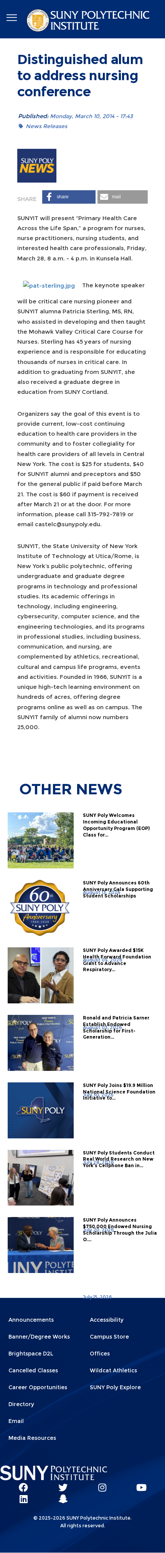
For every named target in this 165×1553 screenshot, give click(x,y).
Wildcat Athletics (113, 1370)
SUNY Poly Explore (115, 1387)
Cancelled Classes (33, 1370)
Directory (21, 1404)
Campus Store (109, 1336)
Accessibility (107, 1319)
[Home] (89, 21)
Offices (100, 1353)
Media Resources (32, 1437)
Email (16, 1421)
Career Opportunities (37, 1387)
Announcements (31, 1319)
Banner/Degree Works (39, 1336)
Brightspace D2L (30, 1353)
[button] (69, 197)
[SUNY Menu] (11, 18)
